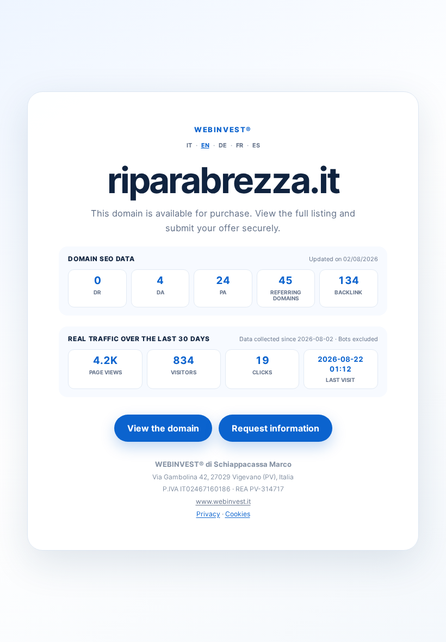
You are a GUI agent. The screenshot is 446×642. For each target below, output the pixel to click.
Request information (275, 428)
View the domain (163, 428)
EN (205, 145)
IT (189, 145)
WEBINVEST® (223, 129)
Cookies (237, 514)
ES (256, 145)
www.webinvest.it (223, 501)
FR (239, 145)
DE (223, 145)
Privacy (208, 514)
